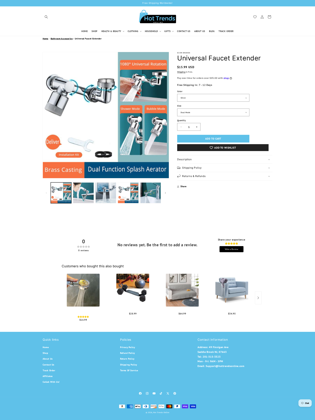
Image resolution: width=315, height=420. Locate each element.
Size (179, 105)
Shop (45, 353)
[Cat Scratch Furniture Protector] (231, 290)
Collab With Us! (51, 381)
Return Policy (127, 358)
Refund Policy (127, 353)
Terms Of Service (129, 370)
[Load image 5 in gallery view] (150, 192)
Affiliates (48, 376)
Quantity (181, 120)
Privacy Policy (127, 347)
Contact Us (48, 364)
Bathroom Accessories (62, 38)
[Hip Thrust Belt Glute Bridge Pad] (132, 290)
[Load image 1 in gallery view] (61, 192)
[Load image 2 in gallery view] (83, 192)
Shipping (181, 72)
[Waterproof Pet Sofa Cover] (182, 290)
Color (179, 91)
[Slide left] (46, 193)
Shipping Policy (128, 364)
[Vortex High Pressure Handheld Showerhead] (83, 290)
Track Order (49, 370)
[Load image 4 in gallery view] (128, 192)
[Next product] (258, 297)
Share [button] (183, 186)
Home (45, 38)
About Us (48, 358)
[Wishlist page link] (255, 17)
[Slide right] (165, 193)
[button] (46, 17)
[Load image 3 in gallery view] (105, 192)
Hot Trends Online (161, 412)
